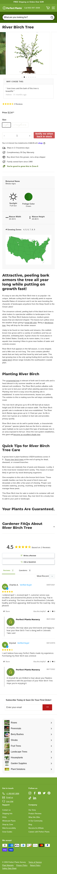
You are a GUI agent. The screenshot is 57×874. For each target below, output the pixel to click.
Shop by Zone (7, 825)
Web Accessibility (9, 828)
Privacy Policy (21, 865)
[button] (49, 611)
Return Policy (35, 865)
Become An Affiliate (36, 828)
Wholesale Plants (9, 821)
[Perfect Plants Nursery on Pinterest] (49, 793)
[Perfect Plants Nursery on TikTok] (29, 797)
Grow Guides (7, 832)
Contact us (6, 810)
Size (4, 120)
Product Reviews (34, 814)
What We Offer (34, 817)
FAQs (4, 817)
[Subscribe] (47, 707)
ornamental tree (12, 381)
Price (4, 112)
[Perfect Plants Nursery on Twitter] (44, 793)
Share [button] (7, 611)
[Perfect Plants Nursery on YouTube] (39, 793)
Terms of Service (35, 862)
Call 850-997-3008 (32, 8)
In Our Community (35, 821)
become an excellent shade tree (26, 434)
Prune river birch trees (14, 459)
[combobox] (28, 17)
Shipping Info (7, 814)
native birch (7, 360)
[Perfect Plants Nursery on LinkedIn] (34, 797)
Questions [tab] (23, 570)
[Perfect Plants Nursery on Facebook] (34, 793)
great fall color (31, 323)
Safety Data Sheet (9, 868)
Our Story (32, 810)
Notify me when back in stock (44, 135)
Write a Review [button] (29, 555)
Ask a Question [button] (30, 562)
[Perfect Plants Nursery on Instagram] (29, 793)
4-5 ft (6, 125)
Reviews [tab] (6, 570)
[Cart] (48, 8)
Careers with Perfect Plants (39, 832)
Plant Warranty (8, 865)
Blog (30, 825)
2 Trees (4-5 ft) (20, 125)
